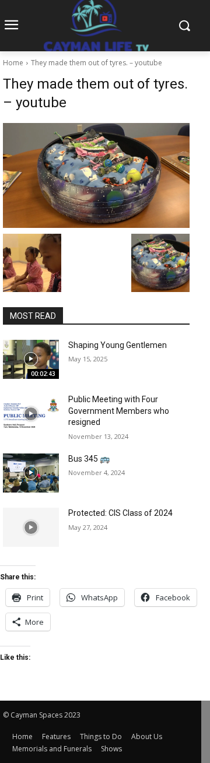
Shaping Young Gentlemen (117, 345)
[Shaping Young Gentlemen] (31, 359)
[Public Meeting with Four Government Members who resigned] (31, 413)
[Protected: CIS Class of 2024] (31, 527)
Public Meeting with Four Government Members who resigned (118, 411)
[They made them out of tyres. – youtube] (96, 175)
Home (13, 63)
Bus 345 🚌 (89, 458)
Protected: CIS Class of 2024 (120, 513)
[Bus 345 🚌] (31, 473)
